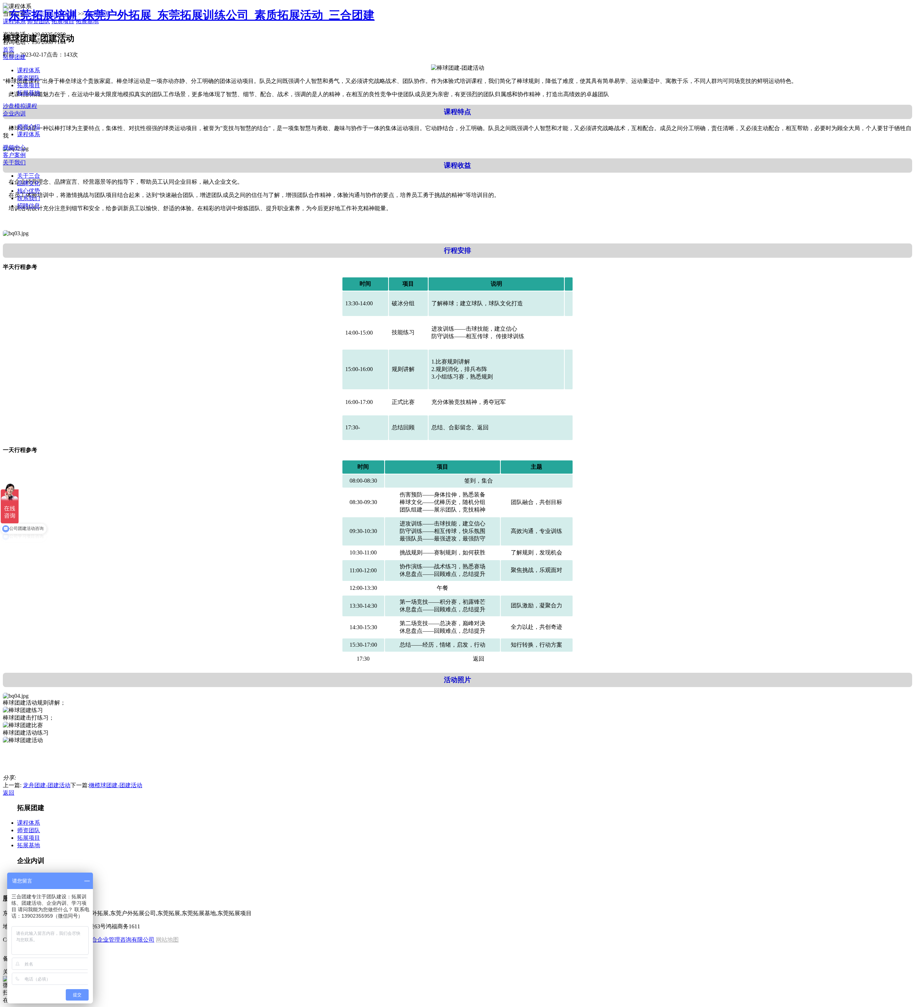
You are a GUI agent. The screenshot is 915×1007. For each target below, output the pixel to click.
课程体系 (28, 70)
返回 (8, 793)
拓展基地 (28, 93)
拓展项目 (28, 85)
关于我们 (14, 162)
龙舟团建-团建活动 (46, 785)
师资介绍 (28, 127)
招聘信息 (28, 206)
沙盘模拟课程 (20, 106)
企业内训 (14, 113)
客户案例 (14, 155)
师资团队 (28, 78)
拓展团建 (14, 57)
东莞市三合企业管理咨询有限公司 (111, 940)
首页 (8, 49)
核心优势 (28, 191)
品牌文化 (28, 183)
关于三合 (28, 176)
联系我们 (28, 198)
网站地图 (167, 940)
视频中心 (14, 147)
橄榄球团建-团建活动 (115, 785)
